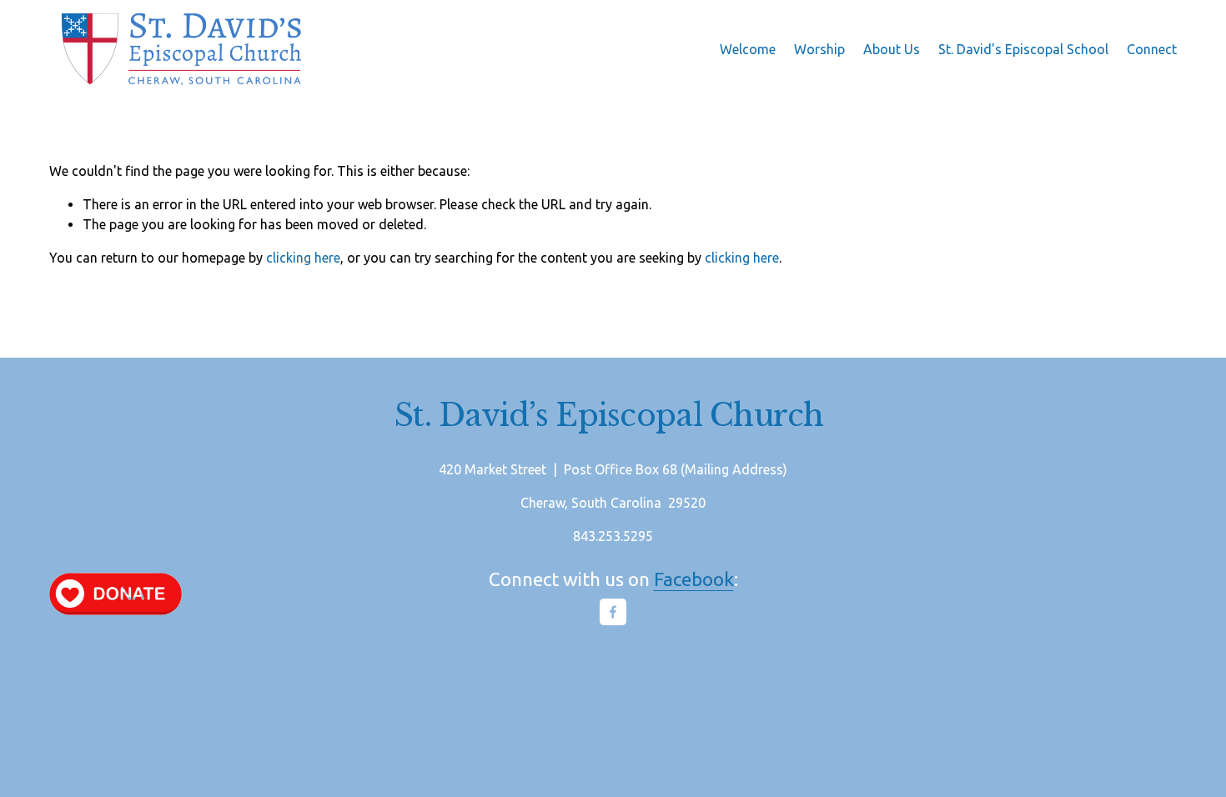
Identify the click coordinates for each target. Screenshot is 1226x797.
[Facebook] (613, 612)
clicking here (303, 257)
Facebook (694, 579)
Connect (1152, 49)
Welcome (748, 49)
